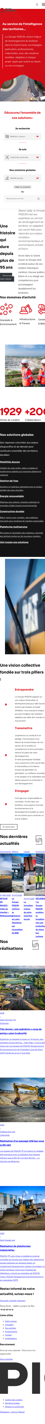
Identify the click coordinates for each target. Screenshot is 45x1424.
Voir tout (39, 840)
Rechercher (36, 4)
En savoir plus (9, 827)
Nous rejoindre (6, 1359)
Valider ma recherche (22, 187)
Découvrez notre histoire (6, 277)
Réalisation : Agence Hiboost (12, 1412)
